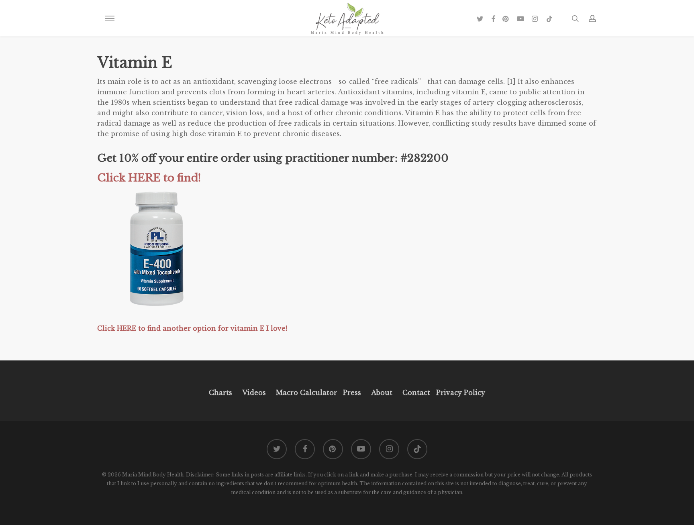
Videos (254, 393)
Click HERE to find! (149, 177)
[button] (109, 18)
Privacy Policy (459, 393)
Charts (220, 393)
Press (352, 393)
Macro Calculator (306, 393)
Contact (416, 393)
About (381, 393)
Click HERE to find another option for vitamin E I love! (193, 328)
